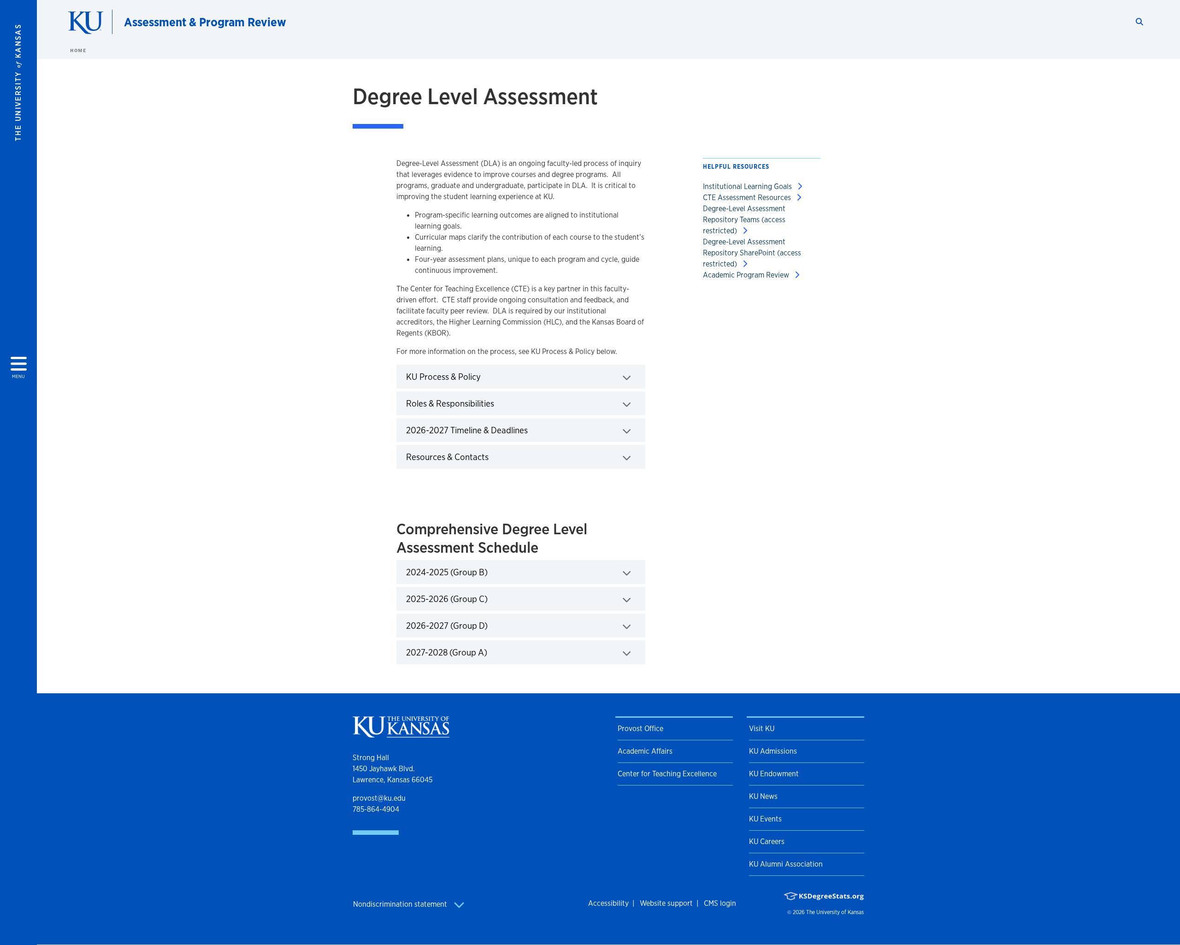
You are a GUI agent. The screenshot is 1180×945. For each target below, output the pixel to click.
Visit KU (761, 728)
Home (78, 50)
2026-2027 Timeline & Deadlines (495, 430)
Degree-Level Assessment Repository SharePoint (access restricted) (752, 253)
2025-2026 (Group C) (475, 598)
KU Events (765, 819)
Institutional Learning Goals (748, 186)
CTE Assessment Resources (748, 197)
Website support (666, 903)
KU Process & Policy (472, 376)
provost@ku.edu (379, 798)
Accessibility (608, 903)
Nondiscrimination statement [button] (401, 904)
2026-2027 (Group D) (475, 625)
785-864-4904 (376, 809)
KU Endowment (774, 774)
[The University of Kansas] (401, 733)
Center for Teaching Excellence (667, 774)
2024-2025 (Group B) (475, 572)
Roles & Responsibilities (479, 403)
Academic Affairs (645, 751)
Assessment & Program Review (205, 22)
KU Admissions (773, 751)
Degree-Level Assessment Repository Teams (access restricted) (744, 220)
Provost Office (640, 728)
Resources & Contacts (476, 456)
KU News (763, 796)
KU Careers (767, 841)
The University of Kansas (835, 912)
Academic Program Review (747, 275)
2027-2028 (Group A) (475, 652)
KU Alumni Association (786, 864)
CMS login (720, 903)
